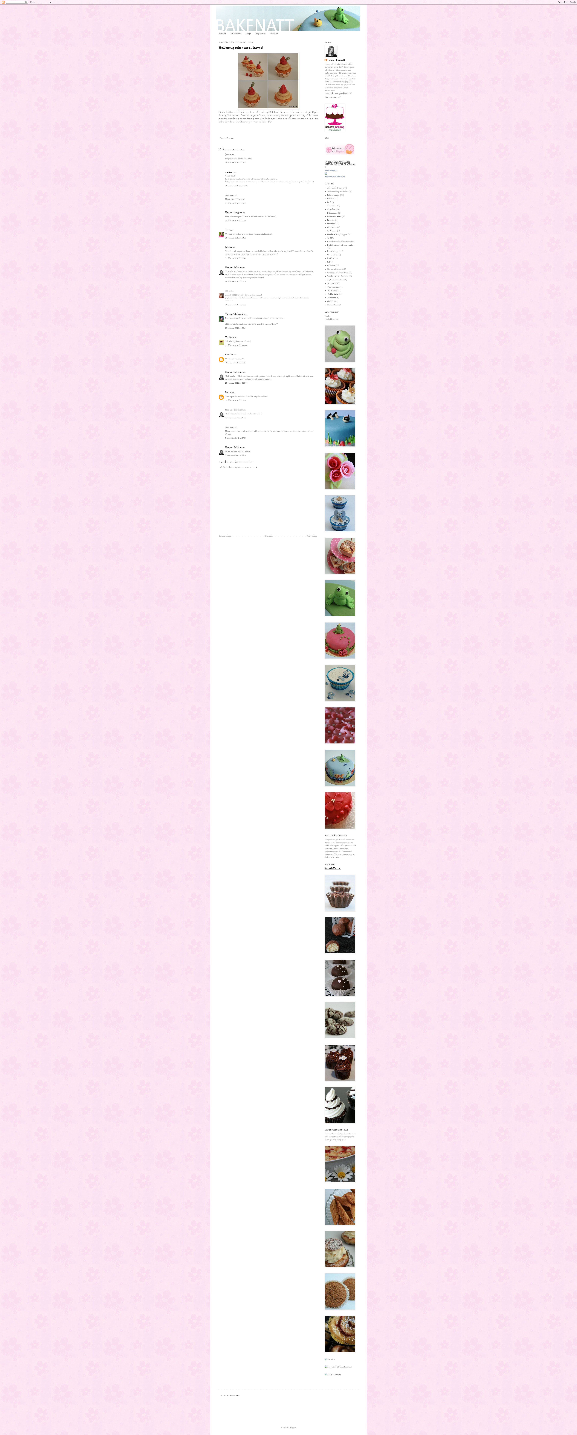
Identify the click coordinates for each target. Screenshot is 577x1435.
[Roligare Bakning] (326, 174)
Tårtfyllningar (333, 287)
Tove (227, 230)
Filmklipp (331, 224)
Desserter (330, 220)
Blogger (293, 1428)
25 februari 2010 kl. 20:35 (236, 305)
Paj (328, 262)
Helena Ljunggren (234, 212)
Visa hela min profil (333, 97)
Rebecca (228, 247)
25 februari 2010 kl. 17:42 (235, 258)
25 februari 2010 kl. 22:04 (236, 345)
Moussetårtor (332, 255)
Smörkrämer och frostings (337, 276)
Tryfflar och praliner (335, 280)
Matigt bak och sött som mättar (340, 245)
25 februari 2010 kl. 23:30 (236, 383)
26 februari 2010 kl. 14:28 (235, 400)
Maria (228, 392)
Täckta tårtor (332, 294)
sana (227, 291)
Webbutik (274, 33)
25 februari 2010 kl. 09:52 (236, 203)
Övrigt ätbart (332, 305)
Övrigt (330, 301)
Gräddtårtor (332, 227)
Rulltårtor (331, 265)
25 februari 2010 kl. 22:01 (235, 328)
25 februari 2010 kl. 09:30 (236, 186)
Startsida (222, 33)
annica (228, 172)
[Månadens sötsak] (330, 1359)
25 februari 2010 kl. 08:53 (236, 162)
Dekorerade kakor (334, 217)
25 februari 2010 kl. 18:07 (235, 281)
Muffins (330, 258)
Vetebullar (331, 298)
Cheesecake (332, 206)
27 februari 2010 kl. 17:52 (235, 418)
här (270, 122)
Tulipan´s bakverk (234, 314)
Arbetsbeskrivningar (335, 188)
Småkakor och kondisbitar (337, 273)
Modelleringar (333, 251)
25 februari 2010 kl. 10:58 (235, 238)
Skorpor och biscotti (335, 269)
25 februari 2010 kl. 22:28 (235, 363)
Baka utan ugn (333, 195)
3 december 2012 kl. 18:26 (235, 455)
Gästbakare (331, 231)
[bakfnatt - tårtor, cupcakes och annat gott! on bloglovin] (340, 154)
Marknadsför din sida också (335, 177)
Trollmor (229, 337)
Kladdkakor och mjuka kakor (339, 241)
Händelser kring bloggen (337, 234)
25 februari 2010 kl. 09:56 (236, 220)
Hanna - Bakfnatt (234, 268)
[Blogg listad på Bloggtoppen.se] (338, 1367)
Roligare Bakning (331, 170)
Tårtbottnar (332, 283)
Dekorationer (332, 213)
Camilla (229, 355)
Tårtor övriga (332, 290)
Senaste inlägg (225, 536)
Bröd (329, 202)
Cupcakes (230, 138)
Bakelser (330, 199)
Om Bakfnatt (235, 33)
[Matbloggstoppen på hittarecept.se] (333, 1374)
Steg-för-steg (260, 33)
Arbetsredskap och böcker (337, 191)
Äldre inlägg (312, 536)
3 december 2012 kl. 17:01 (235, 438)
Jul (328, 238)
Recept (248, 33)
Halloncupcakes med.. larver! (240, 48)
